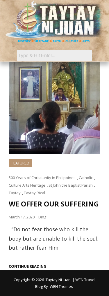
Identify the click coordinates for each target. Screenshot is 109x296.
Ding (42, 217)
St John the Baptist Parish (71, 185)
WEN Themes (61, 286)
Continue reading (28, 266)
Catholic (86, 177)
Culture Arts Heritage (27, 185)
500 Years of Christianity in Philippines (42, 177)
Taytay (15, 192)
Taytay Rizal (34, 192)
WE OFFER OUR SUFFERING (54, 204)
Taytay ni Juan (58, 279)
